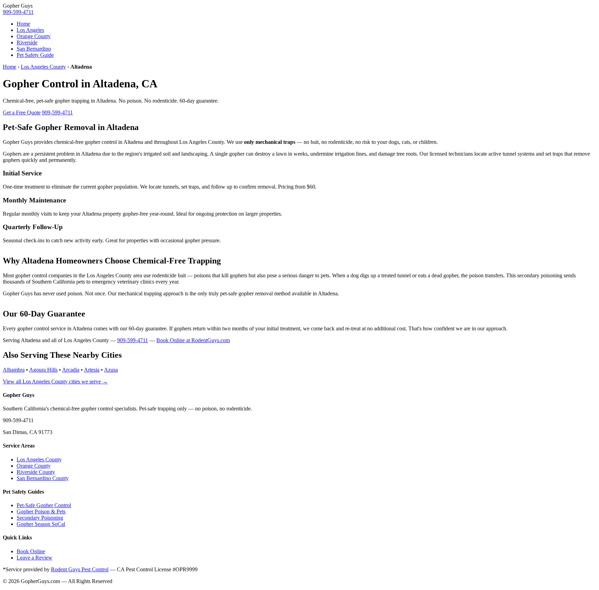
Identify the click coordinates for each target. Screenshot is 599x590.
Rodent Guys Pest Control (79, 569)
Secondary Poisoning (40, 518)
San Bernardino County (43, 478)
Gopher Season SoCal (41, 524)
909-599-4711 (18, 12)
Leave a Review (34, 558)
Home (23, 24)
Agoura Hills (43, 370)
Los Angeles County (43, 67)
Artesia (91, 370)
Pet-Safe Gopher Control (44, 505)
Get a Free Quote (22, 112)
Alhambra (14, 370)
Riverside (27, 42)
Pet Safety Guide (35, 55)
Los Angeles (30, 30)
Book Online (31, 551)
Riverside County (36, 472)
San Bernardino (34, 49)
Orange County (34, 36)
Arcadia (70, 370)
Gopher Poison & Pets (41, 511)
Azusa (111, 370)
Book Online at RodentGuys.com (193, 340)
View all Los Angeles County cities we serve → (55, 381)
